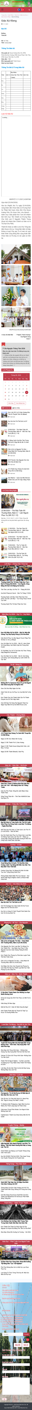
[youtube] (23, 9)
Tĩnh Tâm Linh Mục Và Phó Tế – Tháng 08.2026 (15, 589)
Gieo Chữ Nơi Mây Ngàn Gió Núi (10, 688)
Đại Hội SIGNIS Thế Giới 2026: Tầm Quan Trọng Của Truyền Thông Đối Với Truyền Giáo (15, 1157)
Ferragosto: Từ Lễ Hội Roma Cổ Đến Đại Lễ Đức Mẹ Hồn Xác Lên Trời (15, 1094)
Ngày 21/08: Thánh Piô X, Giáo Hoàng (12, 742)
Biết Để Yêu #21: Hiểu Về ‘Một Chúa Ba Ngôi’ (14, 1007)
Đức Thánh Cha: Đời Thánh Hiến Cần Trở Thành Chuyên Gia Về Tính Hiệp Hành (15, 698)
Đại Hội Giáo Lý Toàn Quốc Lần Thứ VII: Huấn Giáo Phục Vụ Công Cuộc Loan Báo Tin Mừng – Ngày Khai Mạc (16, 824)
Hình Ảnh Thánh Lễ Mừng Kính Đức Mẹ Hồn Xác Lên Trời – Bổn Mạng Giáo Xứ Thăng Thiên (15, 785)
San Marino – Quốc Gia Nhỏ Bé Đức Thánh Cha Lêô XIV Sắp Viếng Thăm (19, 479)
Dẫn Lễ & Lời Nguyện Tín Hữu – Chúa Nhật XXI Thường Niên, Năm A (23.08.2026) (19, 451)
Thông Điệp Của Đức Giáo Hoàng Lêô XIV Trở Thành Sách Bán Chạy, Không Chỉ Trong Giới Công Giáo (16, 1189)
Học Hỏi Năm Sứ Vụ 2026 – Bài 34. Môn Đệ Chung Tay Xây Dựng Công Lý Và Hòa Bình (15, 633)
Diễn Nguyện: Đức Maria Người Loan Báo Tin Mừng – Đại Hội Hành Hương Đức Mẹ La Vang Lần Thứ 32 (16, 1145)
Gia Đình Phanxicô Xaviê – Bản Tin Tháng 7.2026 (16, 593)
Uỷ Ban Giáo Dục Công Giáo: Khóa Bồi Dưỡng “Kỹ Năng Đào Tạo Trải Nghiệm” (16, 1262)
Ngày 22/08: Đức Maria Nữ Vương (11, 739)
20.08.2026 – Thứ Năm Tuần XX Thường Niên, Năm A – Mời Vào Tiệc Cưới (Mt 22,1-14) (19, 431)
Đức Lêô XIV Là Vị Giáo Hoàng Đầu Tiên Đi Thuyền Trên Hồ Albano (19, 413)
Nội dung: (5, 1376)
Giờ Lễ (26, 1345)
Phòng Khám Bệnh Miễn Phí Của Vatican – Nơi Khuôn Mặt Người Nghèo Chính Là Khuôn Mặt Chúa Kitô (15, 877)
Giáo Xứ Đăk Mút (8, 335)
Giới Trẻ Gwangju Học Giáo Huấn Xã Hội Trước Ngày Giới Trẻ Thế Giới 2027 (15, 906)
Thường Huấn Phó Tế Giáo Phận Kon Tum (13, 604)
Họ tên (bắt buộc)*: (8, 1355)
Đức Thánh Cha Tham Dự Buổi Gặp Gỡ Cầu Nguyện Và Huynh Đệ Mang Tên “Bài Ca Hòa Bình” (16, 1227)
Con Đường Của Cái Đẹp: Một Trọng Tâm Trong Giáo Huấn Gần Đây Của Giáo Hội (14, 1222)
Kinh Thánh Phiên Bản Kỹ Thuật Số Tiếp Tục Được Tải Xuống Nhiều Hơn (14, 1011)
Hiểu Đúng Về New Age (8, 1003)
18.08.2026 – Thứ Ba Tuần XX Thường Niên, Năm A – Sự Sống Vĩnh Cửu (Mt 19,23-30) (18, 555)
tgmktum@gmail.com (13, 1298)
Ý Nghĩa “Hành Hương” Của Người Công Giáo (23, 337)
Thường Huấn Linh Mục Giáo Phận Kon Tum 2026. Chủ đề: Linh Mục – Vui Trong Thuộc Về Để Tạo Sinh (16, 598)
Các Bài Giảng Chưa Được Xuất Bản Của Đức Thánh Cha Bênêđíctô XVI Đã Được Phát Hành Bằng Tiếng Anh (15, 1196)
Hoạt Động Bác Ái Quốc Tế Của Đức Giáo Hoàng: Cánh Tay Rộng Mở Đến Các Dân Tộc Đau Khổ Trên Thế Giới (16, 865)
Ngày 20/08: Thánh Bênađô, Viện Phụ (12, 751)
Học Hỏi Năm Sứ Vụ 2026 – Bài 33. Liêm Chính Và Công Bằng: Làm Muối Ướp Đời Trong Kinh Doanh (15, 645)
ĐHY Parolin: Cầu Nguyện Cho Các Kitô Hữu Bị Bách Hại (18, 461)
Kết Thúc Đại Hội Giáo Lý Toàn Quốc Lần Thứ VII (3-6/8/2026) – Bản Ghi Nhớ (15, 830)
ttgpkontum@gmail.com (21, 1302)
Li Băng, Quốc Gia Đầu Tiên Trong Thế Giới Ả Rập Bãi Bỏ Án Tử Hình (18, 441)
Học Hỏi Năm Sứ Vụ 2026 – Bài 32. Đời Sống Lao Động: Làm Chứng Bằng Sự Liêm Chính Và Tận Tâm (15, 657)
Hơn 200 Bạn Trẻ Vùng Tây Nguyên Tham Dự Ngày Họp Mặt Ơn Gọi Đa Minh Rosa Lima (14, 704)
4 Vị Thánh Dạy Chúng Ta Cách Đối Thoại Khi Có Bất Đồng (18, 470)
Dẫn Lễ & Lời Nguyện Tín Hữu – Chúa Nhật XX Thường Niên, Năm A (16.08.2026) (15, 961)
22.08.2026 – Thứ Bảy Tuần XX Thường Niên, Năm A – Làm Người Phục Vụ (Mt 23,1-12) (14, 512)
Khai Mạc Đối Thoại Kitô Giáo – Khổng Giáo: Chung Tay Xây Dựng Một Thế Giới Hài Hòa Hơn (15, 1051)
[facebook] (19, 9)
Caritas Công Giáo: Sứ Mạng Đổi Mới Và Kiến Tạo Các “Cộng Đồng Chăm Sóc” (14, 871)
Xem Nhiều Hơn (20, 403)
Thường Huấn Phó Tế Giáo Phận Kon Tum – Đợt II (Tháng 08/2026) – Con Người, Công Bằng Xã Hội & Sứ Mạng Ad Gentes (15, 584)
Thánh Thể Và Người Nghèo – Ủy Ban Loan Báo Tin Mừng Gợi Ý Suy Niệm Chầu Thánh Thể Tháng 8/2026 (16, 1062)
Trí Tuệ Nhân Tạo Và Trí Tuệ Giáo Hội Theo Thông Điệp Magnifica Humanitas (16, 651)
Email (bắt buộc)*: (7, 1362)
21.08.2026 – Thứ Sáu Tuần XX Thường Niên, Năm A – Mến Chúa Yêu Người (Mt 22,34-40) (18, 530)
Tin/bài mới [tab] (7, 408)
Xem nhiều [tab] (17, 408)
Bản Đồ (17, 1345)
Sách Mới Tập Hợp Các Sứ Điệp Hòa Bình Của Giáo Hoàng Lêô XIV (14, 1183)
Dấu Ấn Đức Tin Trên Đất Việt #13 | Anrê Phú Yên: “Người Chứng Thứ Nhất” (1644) (15, 1099)
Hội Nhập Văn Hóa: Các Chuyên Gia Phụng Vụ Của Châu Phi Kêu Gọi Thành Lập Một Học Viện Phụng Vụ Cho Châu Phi (15, 967)
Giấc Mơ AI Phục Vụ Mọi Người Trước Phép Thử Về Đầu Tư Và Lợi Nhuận (16, 639)
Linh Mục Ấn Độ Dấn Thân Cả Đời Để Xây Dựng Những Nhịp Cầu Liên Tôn (15, 1069)
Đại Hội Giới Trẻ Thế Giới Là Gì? (17, 421)
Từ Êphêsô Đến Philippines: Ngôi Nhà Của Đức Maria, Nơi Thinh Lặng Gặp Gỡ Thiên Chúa (15, 1105)
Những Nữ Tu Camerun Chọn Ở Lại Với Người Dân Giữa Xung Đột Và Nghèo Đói (16, 684)
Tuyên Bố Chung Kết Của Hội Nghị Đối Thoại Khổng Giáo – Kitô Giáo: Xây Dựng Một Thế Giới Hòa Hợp (15, 1044)
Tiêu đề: (4, 1369)
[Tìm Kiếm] (29, 10)
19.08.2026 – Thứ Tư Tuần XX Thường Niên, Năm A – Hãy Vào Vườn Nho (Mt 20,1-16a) (18, 547)
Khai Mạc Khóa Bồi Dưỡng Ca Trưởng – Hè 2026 (16, 1232)
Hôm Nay (11, 403)
